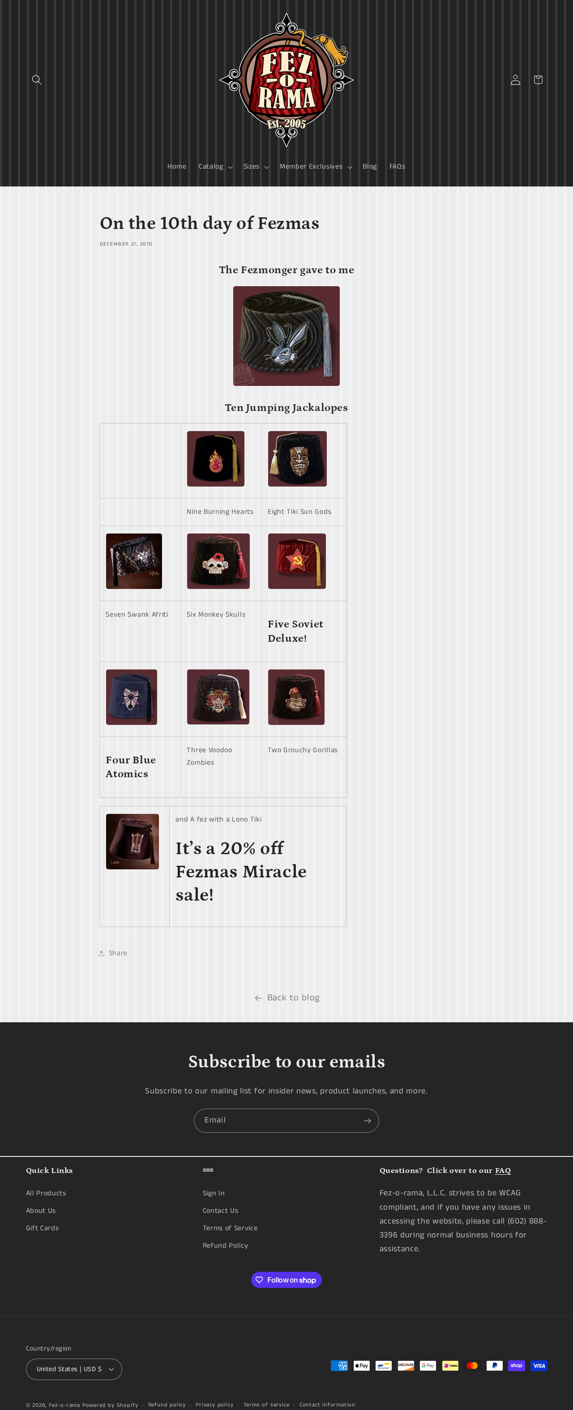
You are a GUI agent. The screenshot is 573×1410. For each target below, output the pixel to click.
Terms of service (267, 1405)
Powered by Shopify (110, 1405)
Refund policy (167, 1405)
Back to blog (293, 997)
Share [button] (118, 953)
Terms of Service (230, 1228)
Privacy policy (214, 1405)
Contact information (327, 1405)
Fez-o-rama (64, 1405)
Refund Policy (225, 1245)
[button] (37, 79)
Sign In (214, 1193)
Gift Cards (42, 1228)
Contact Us (221, 1211)
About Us (41, 1211)
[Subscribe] (367, 1121)
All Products (46, 1193)
